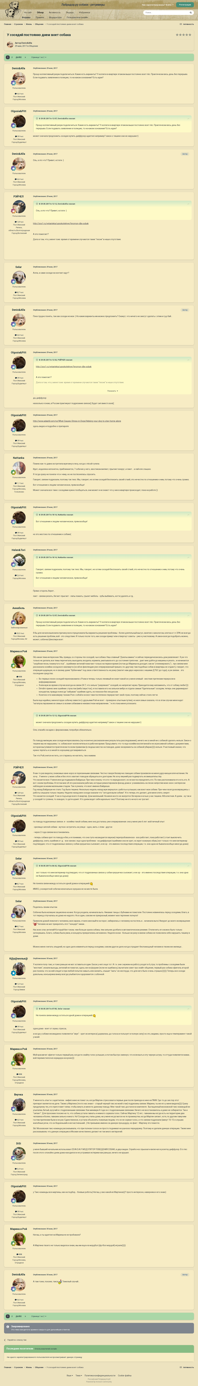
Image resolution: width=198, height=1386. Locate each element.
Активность (55, 12)
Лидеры (70, 12)
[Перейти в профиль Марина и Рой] (19, 661)
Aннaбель (18, 608)
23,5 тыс (20, 633)
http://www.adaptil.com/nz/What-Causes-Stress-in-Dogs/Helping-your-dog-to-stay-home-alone (77, 421)
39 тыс (20, 136)
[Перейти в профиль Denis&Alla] (10, 45)
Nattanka (18, 457)
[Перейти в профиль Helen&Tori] (19, 560)
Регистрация (185, 5)
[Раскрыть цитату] (37, 118)
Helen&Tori (18, 549)
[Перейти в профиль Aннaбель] (19, 618)
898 (20, 677)
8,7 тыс (20, 292)
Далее (19, 57)
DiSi (18, 1143)
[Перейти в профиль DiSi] (19, 1153)
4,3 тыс (20, 1120)
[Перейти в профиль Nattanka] (19, 468)
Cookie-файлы (124, 1375)
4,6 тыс (20, 94)
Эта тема (180, 13)
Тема (78, 1375)
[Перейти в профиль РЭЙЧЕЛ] (19, 206)
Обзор (40, 12)
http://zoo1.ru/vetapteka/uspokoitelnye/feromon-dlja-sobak (61, 223)
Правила (40, 17)
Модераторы (55, 17)
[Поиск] (191, 12)
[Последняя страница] (25, 57)
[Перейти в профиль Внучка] (19, 1104)
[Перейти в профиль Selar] (19, 277)
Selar (18, 266)
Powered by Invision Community (99, 1382)
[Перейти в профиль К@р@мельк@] (19, 968)
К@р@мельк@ (18, 958)
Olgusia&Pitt (18, 111)
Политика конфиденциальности (100, 1375)
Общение (33, 46)
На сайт (28, 12)
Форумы (26, 17)
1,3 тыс (20, 984)
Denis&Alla (26, 43)
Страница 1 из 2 (38, 57)
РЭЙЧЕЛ (18, 196)
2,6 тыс (20, 575)
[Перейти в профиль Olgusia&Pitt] (19, 121)
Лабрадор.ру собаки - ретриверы (83, 4)
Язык (69, 1375)
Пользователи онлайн (77, 17)
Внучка (18, 1094)
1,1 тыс (20, 483)
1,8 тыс (20, 222)
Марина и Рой (18, 651)
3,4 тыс (20, 1169)
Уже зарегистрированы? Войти (157, 5)
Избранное (84, 12)
